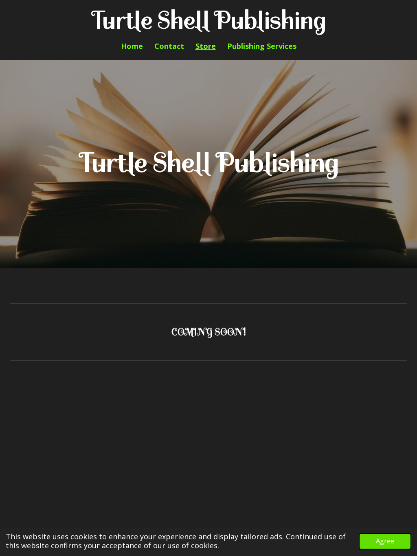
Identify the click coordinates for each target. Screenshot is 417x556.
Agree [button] (385, 540)
